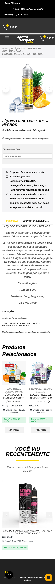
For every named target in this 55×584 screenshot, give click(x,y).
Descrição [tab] (12, 221)
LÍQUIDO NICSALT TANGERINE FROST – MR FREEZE (14, 398)
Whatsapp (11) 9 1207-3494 (16, 15)
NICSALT (19, 392)
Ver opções (14, 430)
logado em (19, 332)
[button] (10, 3)
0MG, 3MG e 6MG (11, 51)
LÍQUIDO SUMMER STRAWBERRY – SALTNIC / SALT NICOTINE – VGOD (27, 532)
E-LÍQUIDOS (18, 48)
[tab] (12, 221)
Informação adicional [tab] (36, 221)
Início (5, 48)
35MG (9, 389)
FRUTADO (40, 392)
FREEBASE (34, 48)
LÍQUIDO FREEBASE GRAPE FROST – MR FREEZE (41, 398)
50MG (15, 389)
